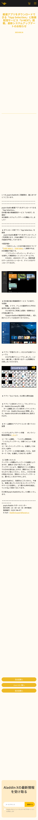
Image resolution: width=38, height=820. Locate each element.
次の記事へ (19, 679)
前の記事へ (19, 690)
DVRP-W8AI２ (8, 248)
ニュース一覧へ (19, 685)
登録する (30, 804)
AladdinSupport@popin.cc (19, 512)
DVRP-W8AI (19, 248)
